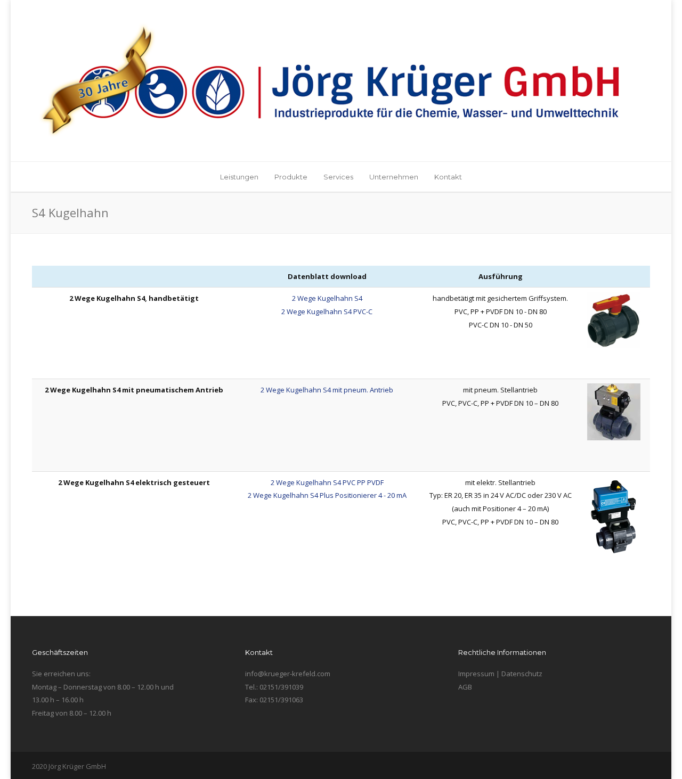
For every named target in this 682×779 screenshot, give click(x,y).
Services (338, 177)
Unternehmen (393, 177)
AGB (465, 687)
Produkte (290, 177)
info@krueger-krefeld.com (287, 673)
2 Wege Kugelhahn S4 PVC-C (326, 311)
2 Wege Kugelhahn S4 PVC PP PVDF (327, 482)
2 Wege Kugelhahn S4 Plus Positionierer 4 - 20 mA (327, 495)
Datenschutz (521, 673)
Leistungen (239, 177)
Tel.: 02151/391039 (274, 687)
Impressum (476, 673)
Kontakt (448, 177)
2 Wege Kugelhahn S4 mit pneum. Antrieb (327, 390)
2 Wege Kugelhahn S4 (327, 298)
